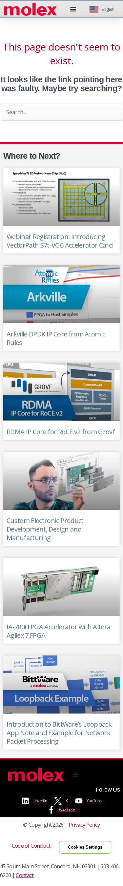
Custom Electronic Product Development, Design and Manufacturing (45, 529)
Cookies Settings (85, 847)
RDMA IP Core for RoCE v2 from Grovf (61, 431)
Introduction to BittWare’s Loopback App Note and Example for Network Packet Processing (59, 733)
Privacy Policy (84, 824)
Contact (24, 875)
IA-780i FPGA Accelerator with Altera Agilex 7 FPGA (58, 631)
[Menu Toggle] (73, 9)
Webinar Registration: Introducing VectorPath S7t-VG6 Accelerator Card (60, 241)
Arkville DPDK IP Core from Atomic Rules (56, 338)
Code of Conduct (31, 845)
